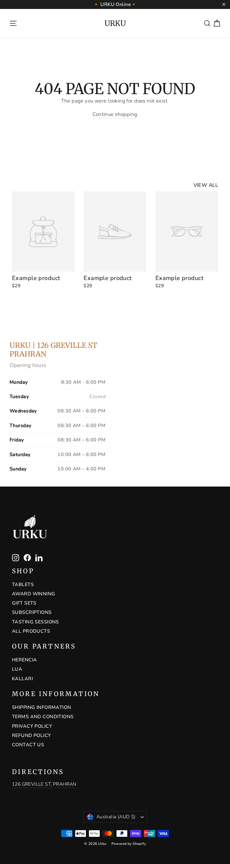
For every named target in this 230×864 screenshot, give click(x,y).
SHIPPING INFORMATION (41, 707)
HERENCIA (24, 660)
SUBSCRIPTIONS (32, 612)
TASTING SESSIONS (35, 622)
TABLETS (23, 584)
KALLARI (22, 678)
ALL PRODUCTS (31, 631)
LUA (17, 669)
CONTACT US (28, 744)
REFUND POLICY (31, 735)
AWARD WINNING (33, 594)
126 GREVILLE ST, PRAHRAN (44, 784)
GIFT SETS (24, 603)
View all (205, 185)
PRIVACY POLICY (32, 726)
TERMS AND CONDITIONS (43, 716)
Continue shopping (115, 114)
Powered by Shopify (128, 843)
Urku (115, 23)
